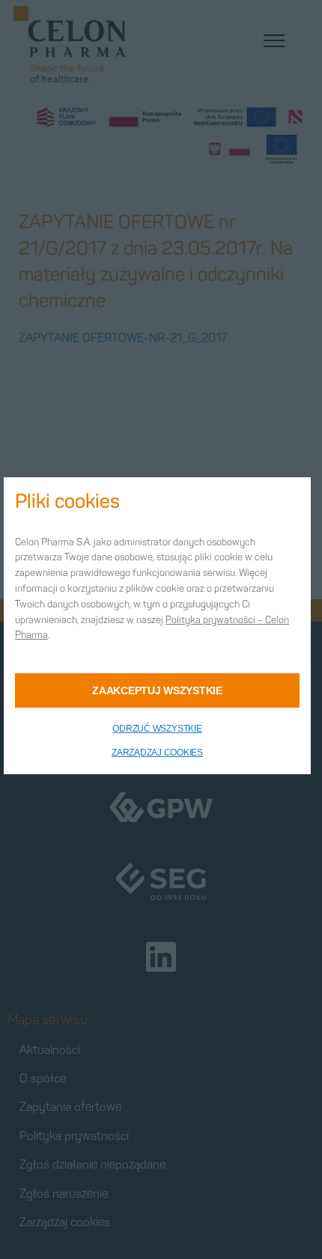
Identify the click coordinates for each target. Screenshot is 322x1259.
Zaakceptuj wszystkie (157, 690)
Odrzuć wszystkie (156, 728)
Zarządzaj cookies (157, 752)
